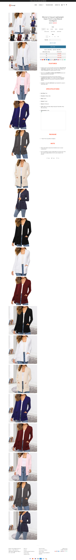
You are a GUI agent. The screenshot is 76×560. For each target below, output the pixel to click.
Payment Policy (42, 548)
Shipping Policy (26, 554)
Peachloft (65, 549)
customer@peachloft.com (16, 548)
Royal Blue (46, 31)
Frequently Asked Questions (29, 551)
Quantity (46, 39)
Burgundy (61, 29)
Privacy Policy (26, 552)
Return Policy (41, 551)
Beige (56, 29)
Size (53, 34)
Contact (25, 550)
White (43, 29)
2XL (58, 36)
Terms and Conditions (43, 550)
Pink (48, 29)
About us (25, 548)
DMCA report (64, 548)
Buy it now (53, 46)
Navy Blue (53, 31)
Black (52, 29)
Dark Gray (59, 31)
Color (53, 26)
